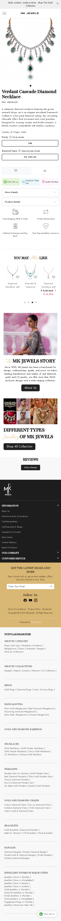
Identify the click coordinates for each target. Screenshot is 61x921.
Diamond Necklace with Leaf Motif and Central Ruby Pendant (12, 285)
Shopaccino (36, 622)
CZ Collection (48, 670)
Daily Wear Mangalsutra (15, 714)
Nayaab (7, 670)
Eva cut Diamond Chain (39, 804)
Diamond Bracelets (29, 829)
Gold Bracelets (11, 829)
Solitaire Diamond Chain (16, 807)
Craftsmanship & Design (12, 526)
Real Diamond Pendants (15, 776)
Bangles (41, 648)
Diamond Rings (24, 689)
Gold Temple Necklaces (15, 751)
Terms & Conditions (17, 609)
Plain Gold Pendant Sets (40, 776)
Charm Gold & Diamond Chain (19, 810)
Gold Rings (9, 689)
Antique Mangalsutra (39, 714)
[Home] (30, 13)
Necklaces (26, 645)
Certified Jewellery (9, 521)
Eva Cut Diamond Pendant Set (18, 782)
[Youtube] (30, 601)
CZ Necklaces (10, 754)
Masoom (36, 670)
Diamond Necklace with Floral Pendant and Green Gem (48, 285)
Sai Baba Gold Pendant (15, 785)
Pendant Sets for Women (16, 773)
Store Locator (7, 537)
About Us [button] (30, 388)
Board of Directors (9, 547)
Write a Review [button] (30, 467)
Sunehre (26, 670)
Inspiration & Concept (11, 532)
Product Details (12, 201)
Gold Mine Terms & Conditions (15, 516)
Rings (7, 645)
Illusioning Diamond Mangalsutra (20, 711)
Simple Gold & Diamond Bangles (20, 855)
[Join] (50, 586)
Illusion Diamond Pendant (16, 779)
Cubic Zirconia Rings (43, 689)
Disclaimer (47, 609)
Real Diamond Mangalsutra (41, 708)
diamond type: (21, 150)
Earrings (16, 645)
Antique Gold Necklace (30, 754)
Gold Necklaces (11, 748)
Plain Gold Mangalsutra (15, 708)
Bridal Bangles (45, 855)
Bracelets (31, 648)
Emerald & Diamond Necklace (30, 285)
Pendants (37, 645)
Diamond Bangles (12, 851)
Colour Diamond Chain (15, 804)
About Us (6, 511)
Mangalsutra (10, 648)
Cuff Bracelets (29, 833)
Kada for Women (12, 833)
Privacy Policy (34, 609)
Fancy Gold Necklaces (39, 751)
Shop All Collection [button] (19, 446)
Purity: (13, 137)
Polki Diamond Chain (40, 807)
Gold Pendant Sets (39, 773)
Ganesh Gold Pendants (39, 785)
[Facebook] (25, 601)
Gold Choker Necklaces (32, 748)
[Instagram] (35, 601)
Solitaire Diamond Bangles (17, 858)
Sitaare (16, 670)
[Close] (57, 3)
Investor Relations (9, 542)
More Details (11, 192)
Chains (21, 648)
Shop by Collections (14, 651)
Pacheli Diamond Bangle (34, 851)
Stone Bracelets (45, 833)
